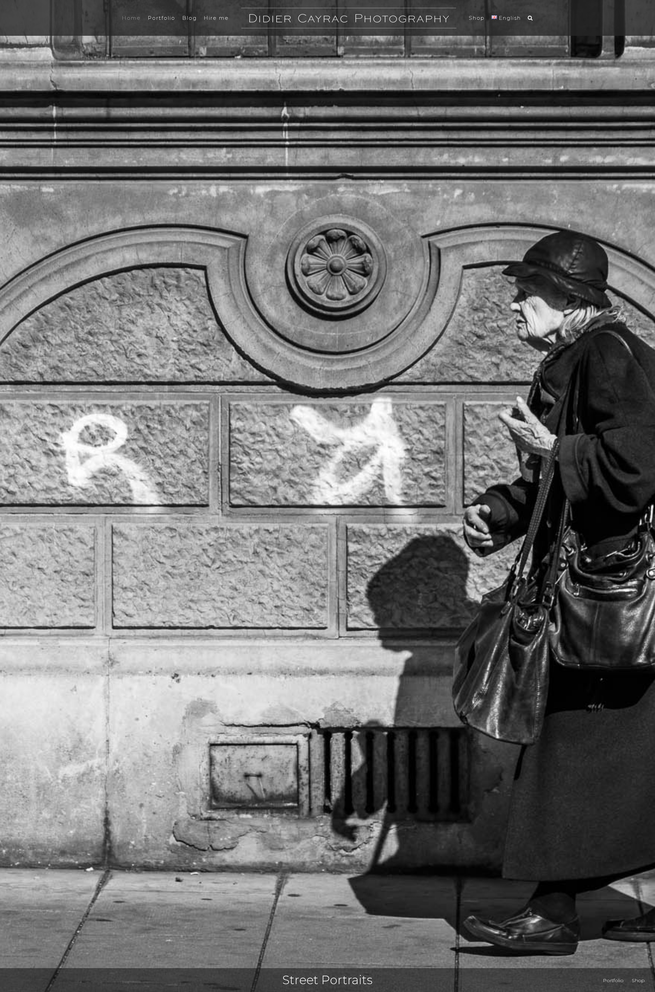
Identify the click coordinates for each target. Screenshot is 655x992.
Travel (327, 980)
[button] (522, 18)
